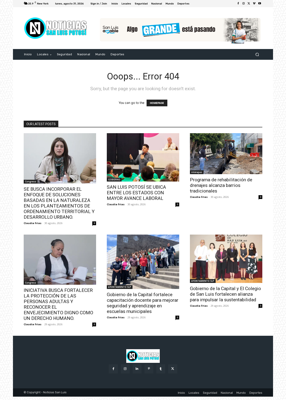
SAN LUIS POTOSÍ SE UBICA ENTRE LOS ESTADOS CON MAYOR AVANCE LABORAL (136, 192)
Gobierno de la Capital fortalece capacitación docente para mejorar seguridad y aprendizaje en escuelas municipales (142, 303)
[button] (257, 54)
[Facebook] (238, 3)
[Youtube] (259, 3)
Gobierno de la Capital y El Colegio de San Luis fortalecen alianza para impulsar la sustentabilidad (225, 294)
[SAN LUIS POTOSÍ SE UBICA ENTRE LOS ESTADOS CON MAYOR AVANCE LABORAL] (143, 157)
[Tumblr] (160, 368)
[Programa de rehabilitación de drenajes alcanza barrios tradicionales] (226, 153)
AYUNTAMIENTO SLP (119, 287)
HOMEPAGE (157, 103)
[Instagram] (243, 3)
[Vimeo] (254, 3)
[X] (249, 3)
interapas (196, 172)
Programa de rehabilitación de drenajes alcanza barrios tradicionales (221, 185)
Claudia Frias (32, 223)
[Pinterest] (149, 368)
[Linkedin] (137, 368)
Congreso (30, 181)
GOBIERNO (114, 179)
